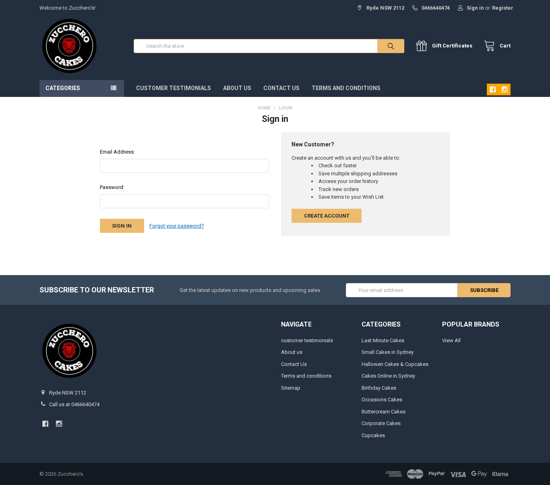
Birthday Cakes (379, 388)
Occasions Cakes (382, 400)
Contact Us (281, 88)
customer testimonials (173, 88)
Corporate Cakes (381, 423)
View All (451, 340)
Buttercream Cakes (383, 412)
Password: (112, 187)
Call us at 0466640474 (74, 404)
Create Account (326, 216)
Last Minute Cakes (383, 340)
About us (237, 88)
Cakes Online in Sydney (388, 376)
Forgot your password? (176, 226)
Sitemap (290, 388)
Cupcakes (373, 435)
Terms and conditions (346, 88)
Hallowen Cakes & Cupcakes (395, 364)
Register (502, 8)
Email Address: (117, 152)
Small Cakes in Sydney (388, 352)
